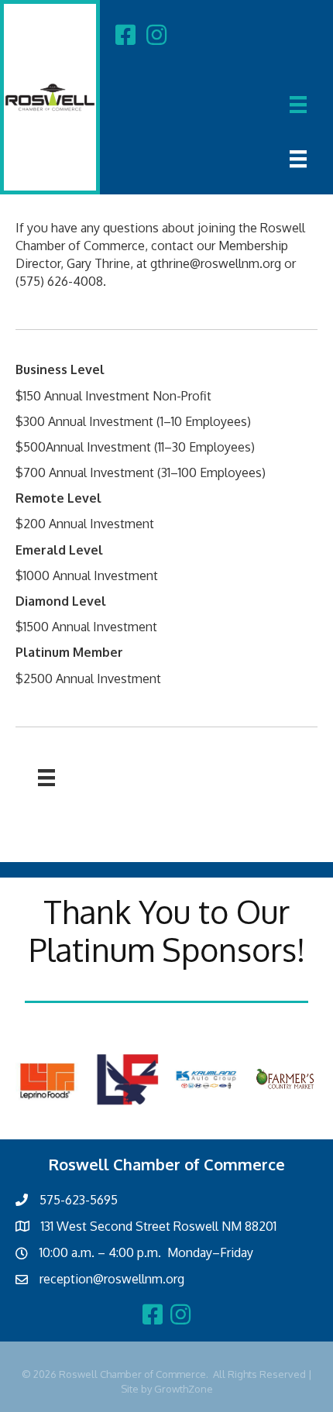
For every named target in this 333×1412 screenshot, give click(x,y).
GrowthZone (183, 1389)
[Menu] (298, 104)
